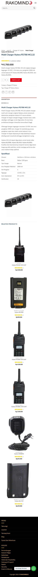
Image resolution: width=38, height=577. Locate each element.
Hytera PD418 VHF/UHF (19, 265)
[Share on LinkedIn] (13, 92)
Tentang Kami (5, 533)
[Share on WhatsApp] (3, 92)
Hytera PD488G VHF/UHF (19, 406)
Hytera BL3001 (27, 142)
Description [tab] (5, 99)
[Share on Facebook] (6, 92)
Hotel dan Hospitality (8, 560)
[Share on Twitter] (9, 92)
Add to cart (16, 80)
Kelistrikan (4, 555)
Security (4, 567)
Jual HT (9, 50)
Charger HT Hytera (18, 50)
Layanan (4, 530)
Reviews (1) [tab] (5, 103)
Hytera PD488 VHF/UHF (19, 359)
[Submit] (34, 8)
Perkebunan (5, 557)
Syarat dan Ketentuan (8, 540)
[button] (35, 3)
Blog (2, 537)
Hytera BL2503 (17, 142)
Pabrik (3, 564)
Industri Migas (6, 553)
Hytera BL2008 (6, 142)
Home (3, 50)
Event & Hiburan (6, 569)
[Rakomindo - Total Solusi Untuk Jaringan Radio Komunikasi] (19, 3)
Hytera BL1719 (19, 501)
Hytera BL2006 (19, 312)
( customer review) (14, 61)
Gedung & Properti (7, 562)
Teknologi (4, 526)
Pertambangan (6, 550)
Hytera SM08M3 (19, 454)
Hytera (17, 88)
